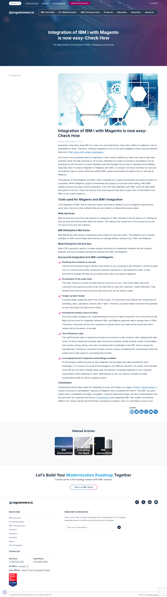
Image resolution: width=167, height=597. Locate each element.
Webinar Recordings (79, 3)
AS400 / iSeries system (144, 387)
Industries (136, 12)
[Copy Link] (156, 412)
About (11, 541)
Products (108, 12)
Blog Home (16, 75)
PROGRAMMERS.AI (58, 3)
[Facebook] (132, 412)
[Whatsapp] (146, 412)
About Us (149, 12)
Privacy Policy (152, 595)
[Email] (151, 412)
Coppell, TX (23, 566)
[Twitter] (136, 412)
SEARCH (155, 3)
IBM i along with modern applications (86, 152)
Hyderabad (38, 570)
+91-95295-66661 (40, 562)
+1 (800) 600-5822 (31, 3)
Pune (30, 570)
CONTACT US (15, 3)
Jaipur (24, 570)
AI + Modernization (68, 12)
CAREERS (45, 3)
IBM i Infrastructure (90, 12)
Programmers (102, 397)
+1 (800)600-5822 (16, 562)
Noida (47, 570)
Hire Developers (16, 545)
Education (122, 12)
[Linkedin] (141, 412)
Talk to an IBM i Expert (83, 487)
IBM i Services (47, 12)
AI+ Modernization (16, 522)
